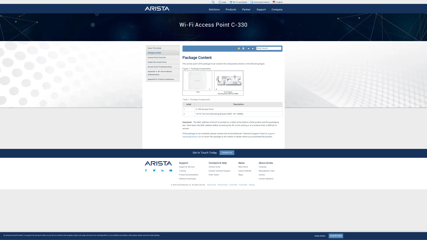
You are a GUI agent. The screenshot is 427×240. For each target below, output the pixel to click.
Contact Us (227, 153)
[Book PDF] (243, 48)
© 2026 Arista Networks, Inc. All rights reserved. (188, 185)
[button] (213, 2)
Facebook (146, 170)
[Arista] (157, 8)
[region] (213, 236)
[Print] (239, 48)
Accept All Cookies (336, 236)
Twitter (154, 170)
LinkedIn (162, 170)
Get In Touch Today (205, 152)
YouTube (170, 170)
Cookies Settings (319, 236)
